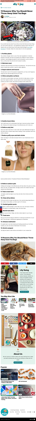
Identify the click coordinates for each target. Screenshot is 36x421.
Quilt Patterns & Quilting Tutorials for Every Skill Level (4, 307)
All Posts (5, 7)
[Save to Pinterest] (1, 209)
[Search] (35, 4)
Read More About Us (18, 362)
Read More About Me (24, 291)
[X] (32, 1)
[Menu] (1, 4)
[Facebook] (30, 1)
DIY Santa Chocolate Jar (22, 305)
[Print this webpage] (1, 214)
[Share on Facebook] (1, 207)
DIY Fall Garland (23, 381)
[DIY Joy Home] (18, 4)
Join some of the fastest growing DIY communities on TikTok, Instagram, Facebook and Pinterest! (12, 1)
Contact (17, 413)
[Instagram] (28, 1)
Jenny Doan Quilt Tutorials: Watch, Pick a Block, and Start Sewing (9, 398)
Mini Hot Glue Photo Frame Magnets (13, 306)
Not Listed (9, 7)
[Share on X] (1, 211)
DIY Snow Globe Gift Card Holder (31, 305)
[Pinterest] (34, 1)
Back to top (31, 419)
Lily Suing (7, 16)
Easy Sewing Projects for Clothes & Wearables (7, 382)
